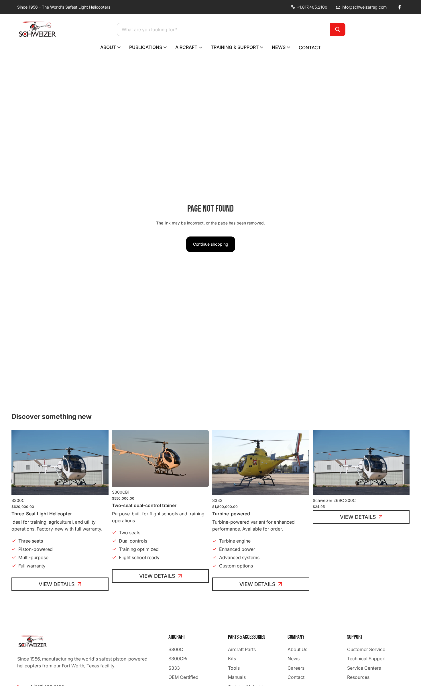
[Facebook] (399, 7)
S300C (175, 649)
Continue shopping (210, 244)
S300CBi (177, 658)
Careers (296, 668)
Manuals (237, 677)
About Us (297, 649)
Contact (296, 677)
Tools (234, 668)
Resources (358, 677)
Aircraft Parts (242, 649)
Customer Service (366, 649)
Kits (232, 658)
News (294, 658)
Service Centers (364, 668)
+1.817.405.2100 (312, 7)
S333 (174, 668)
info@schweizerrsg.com (364, 7)
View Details (57, 584)
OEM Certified (183, 677)
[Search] (337, 29)
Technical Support (366, 658)
